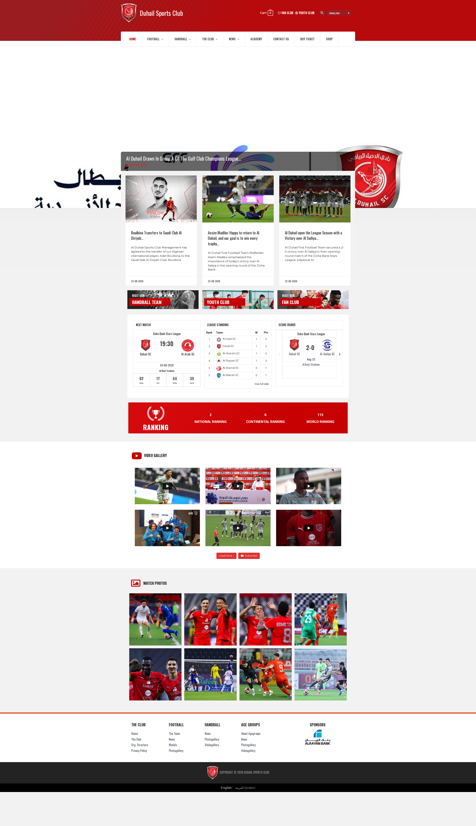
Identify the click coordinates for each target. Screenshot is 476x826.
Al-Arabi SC (187, 354)
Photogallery (176, 750)
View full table (262, 384)
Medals (173, 745)
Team (219, 332)
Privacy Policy (139, 750)
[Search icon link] (322, 13)
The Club (208, 39)
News (232, 39)
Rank (209, 332)
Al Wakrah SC (231, 375)
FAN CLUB (287, 13)
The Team (174, 733)
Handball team (147, 302)
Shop (329, 39)
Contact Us (281, 39)
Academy (256, 39)
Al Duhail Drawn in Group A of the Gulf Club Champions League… (183, 158)
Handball (181, 39)
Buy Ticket (307, 39)
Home (132, 39)
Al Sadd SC (229, 338)
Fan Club (290, 302)
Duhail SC (145, 354)
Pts (266, 332)
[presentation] (161, 39)
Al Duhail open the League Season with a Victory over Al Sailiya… (313, 235)
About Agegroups (250, 733)
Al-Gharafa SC (231, 353)
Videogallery (212, 745)
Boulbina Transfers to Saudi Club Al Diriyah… (156, 235)
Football (153, 39)
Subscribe (251, 555)
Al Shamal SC (231, 367)
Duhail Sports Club (161, 13)
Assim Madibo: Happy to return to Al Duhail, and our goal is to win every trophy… (233, 238)
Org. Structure (139, 745)
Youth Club (306, 13)
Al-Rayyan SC (231, 360)
